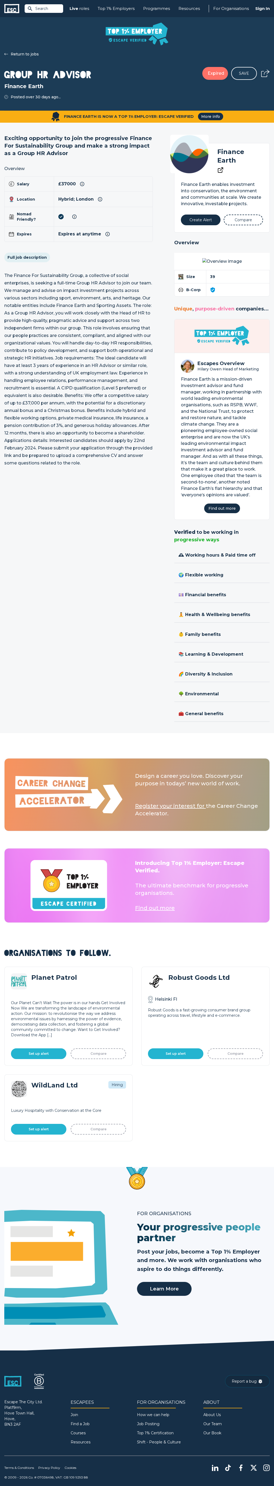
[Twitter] (253, 1468)
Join (74, 1414)
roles (79, 8)
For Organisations (231, 8)
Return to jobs (25, 54)
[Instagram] (266, 1468)
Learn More (164, 1289)
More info (210, 116)
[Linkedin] (215, 1468)
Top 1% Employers (116, 8)
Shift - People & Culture (159, 1442)
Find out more (222, 508)
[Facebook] (241, 1468)
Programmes (156, 8)
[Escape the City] (11, 8)
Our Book (212, 1433)
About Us (212, 1414)
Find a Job (80, 1423)
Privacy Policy (49, 1468)
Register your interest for (170, 806)
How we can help (153, 1414)
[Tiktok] (228, 1468)
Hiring (117, 1084)
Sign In (262, 8)
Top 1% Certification (155, 1433)
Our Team (212, 1423)
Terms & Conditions (19, 1468)
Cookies (70, 1468)
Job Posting (148, 1423)
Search (41, 8)
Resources (189, 8)
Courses (78, 1433)
